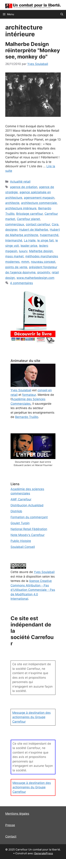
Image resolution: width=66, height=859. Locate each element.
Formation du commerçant (29, 517)
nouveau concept (43, 261)
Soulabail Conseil (23, 547)
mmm (25, 261)
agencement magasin (39, 197)
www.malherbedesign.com (35, 278)
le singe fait (45, 240)
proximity (43, 272)
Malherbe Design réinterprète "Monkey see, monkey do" (32, 50)
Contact (10, 836)
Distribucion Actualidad (27, 505)
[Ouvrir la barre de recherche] (62, 14)
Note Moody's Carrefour (28, 535)
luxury (23, 251)
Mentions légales (17, 813)
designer (11, 229)
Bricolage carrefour (29, 213)
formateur (29, 395)
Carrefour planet (28, 219)
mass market (14, 256)
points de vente (16, 267)
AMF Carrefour (21, 499)
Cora (55, 224)
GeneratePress (43, 853)
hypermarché (49, 235)
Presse (10, 825)
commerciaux (14, 224)
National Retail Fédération (29, 529)
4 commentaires (21, 283)
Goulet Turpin (20, 523)
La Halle (30, 240)
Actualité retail (20, 181)
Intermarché (13, 240)
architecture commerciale (39, 203)
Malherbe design (41, 251)
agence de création (23, 187)
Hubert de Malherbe (33, 229)
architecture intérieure (20, 208)
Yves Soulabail (44, 572)
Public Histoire (21, 541)
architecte (12, 203)
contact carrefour (38, 224)
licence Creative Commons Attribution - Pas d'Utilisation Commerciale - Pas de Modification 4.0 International (33, 589)
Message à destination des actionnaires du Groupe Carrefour (31, 717)
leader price (29, 245)
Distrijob (16, 511)
